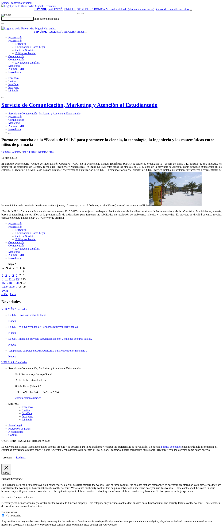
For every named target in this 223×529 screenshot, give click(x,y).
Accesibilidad (15, 431)
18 (10, 282)
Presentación (15, 37)
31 (6, 290)
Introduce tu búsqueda (46, 18)
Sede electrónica (91, 9)
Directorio (20, 43)
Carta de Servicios (25, 50)
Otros (50, 151)
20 (17, 282)
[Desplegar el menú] (82, 13)
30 (3, 290)
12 (13, 279)
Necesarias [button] (7, 497)
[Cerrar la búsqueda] (2, 26)
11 (10, 279)
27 (17, 286)
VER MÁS (14, 309)
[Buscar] (2, 23)
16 (3, 282)
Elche (24, 151)
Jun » (13, 294)
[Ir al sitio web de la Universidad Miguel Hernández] (28, 6)
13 (17, 279)
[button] (15, 40)
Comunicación (16, 56)
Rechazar (21, 457)
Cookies (12, 434)
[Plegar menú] (85, 32)
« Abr (4, 294)
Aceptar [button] (7, 457)
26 (13, 286)
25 (10, 286)
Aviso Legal (15, 425)
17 (6, 282)
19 (13, 282)
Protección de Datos (19, 428)
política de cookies (171, 446)
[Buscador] (190, 10)
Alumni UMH (16, 68)
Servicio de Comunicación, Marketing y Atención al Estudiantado (79, 105)
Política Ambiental (25, 53)
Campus (5, 151)
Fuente (33, 151)
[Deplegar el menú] (9, 133)
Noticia (42, 151)
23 (3, 286)
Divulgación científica (27, 62)
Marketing (14, 65)
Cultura (16, 151)
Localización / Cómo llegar (30, 46)
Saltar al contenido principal (16, 2)
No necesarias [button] (9, 512)
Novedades (14, 72)
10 (6, 279)
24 (6, 286)
